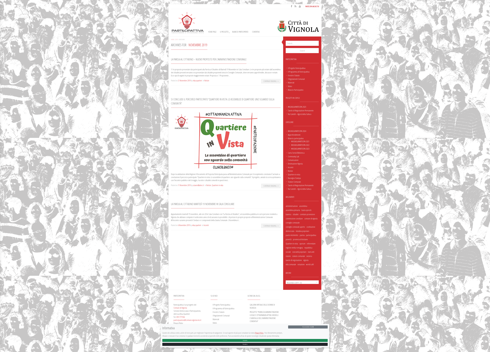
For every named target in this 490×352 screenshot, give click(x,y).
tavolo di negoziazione (294, 260)
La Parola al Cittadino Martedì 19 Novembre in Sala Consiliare (202, 204)
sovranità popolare (299, 251)
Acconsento (245, 340)
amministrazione (292, 205)
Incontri (290, 167)
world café (310, 264)
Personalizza (245, 344)
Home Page (212, 31)
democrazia (290, 230)
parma (302, 235)
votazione (301, 264)
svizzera (309, 256)
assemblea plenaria (293, 210)
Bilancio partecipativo (296, 138)
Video (290, 86)
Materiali (291, 82)
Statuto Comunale (294, 181)
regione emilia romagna (294, 247)
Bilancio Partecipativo (240, 31)
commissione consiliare (294, 218)
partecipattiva (311, 235)
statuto (288, 256)
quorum (302, 243)
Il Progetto (224, 31)
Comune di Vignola (180, 307)
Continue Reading (270, 81)
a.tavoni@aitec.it (198, 185)
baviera (288, 214)
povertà (288, 239)
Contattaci (256, 31)
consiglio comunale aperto (295, 226)
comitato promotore (307, 214)
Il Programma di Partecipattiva (298, 71)
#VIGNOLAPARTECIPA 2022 (300, 144)
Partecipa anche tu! (312, 6)
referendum (311, 243)
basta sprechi (306, 210)
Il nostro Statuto (294, 75)
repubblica (308, 247)
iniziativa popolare (302, 230)
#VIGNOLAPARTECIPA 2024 (297, 131)
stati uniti (311, 251)
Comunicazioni (293, 160)
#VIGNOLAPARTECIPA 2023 (297, 106)
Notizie (290, 170)
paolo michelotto (292, 235)
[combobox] (302, 282)
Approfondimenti (294, 134)
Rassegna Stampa (294, 178)
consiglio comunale (293, 222)
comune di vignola (310, 218)
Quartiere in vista (294, 174)
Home (172, 39)
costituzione (311, 226)
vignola (305, 260)
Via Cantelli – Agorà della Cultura (299, 114)
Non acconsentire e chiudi (307, 327)
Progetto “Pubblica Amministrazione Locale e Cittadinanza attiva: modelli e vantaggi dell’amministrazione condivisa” (264, 316)
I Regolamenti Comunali (296, 78)
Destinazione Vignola (295, 163)
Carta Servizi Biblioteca (296, 152)
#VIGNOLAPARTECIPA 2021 (300, 141)
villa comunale (291, 264)
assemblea (303, 205)
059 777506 (180, 316)
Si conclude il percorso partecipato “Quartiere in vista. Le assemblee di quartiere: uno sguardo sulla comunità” (222, 101)
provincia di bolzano (300, 239)
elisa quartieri (197, 80)
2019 (176, 39)
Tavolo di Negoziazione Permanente (301, 110)
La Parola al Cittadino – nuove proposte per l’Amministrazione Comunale (208, 59)
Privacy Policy (259, 333)
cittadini (295, 214)
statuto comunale (298, 256)
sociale (288, 251)
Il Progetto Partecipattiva (296, 68)
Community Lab (293, 156)
